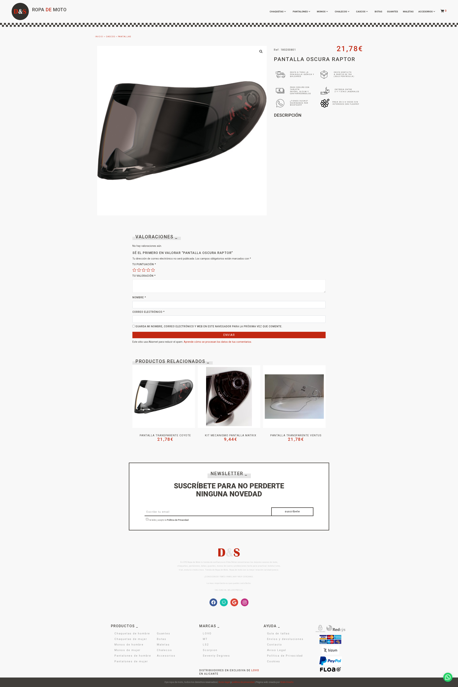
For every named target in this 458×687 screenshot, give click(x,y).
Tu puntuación (144, 264)
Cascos (360, 11)
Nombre (139, 297)
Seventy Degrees (216, 655)
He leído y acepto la (168, 520)
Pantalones (300, 11)
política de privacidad (243, 682)
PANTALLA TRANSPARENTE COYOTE (165, 435)
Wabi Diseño (287, 682)
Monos (321, 11)
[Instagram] (245, 602)
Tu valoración (144, 275)
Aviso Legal (276, 650)
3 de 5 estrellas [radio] (144, 270)
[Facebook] (213, 602)
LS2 (206, 644)
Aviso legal (224, 682)
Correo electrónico (148, 311)
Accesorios (425, 11)
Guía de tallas (278, 633)
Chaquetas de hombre (132, 633)
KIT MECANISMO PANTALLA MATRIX (230, 435)
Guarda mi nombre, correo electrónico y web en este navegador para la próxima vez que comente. (208, 326)
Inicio (99, 37)
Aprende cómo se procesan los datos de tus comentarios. (218, 341)
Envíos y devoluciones (285, 639)
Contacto (274, 644)
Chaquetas (276, 11)
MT (205, 639)
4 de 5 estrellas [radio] (148, 270)
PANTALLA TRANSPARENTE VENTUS (295, 435)
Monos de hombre (129, 644)
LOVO (207, 633)
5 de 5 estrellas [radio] (153, 270)
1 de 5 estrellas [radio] (134, 270)
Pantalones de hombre (132, 655)
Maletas (408, 11)
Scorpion (210, 650)
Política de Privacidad (178, 520)
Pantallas (124, 37)
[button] (261, 51)
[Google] (234, 602)
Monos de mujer (127, 650)
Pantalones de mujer (131, 661)
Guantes (392, 11)
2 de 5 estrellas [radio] (139, 270)
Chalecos (341, 11)
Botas (378, 11)
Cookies (273, 661)
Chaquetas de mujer (130, 639)
